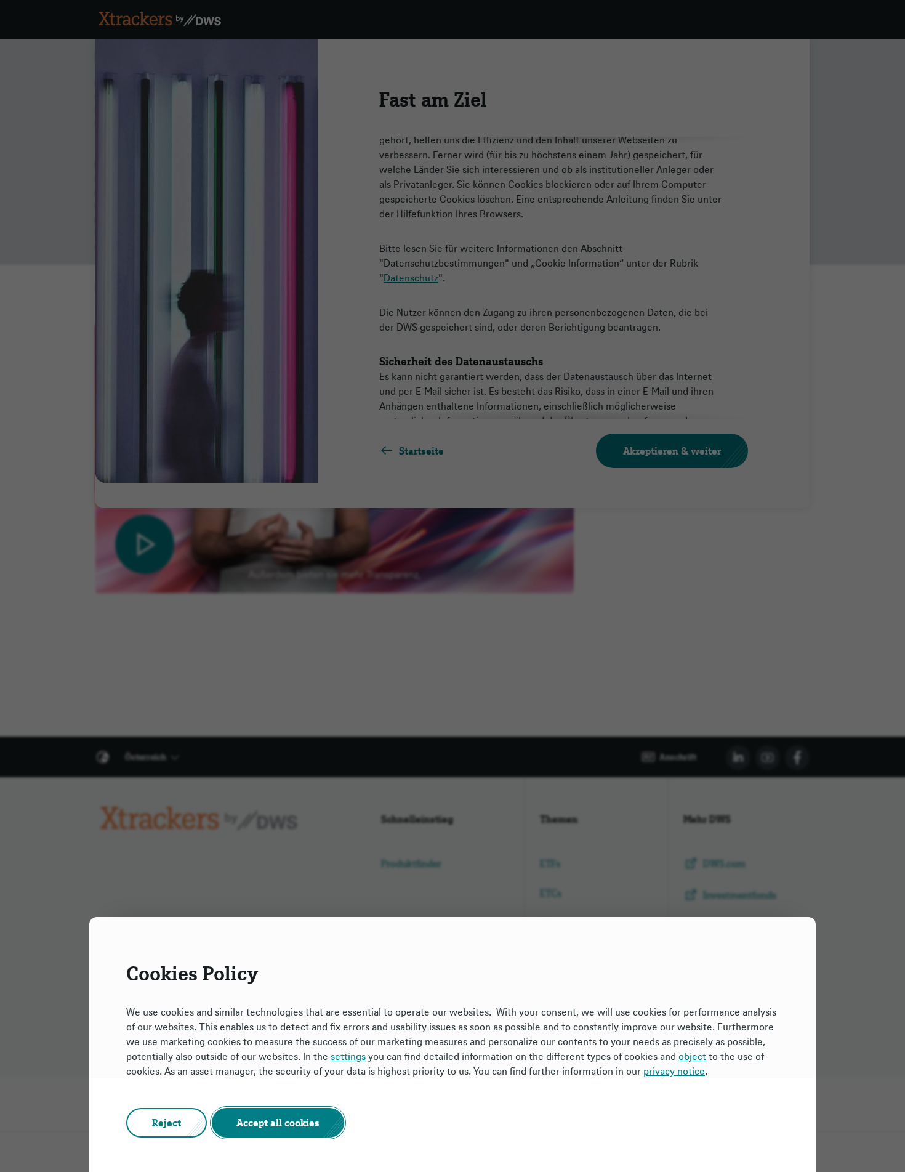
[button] (166, 1123)
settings (348, 1056)
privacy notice (674, 1071)
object (692, 1056)
